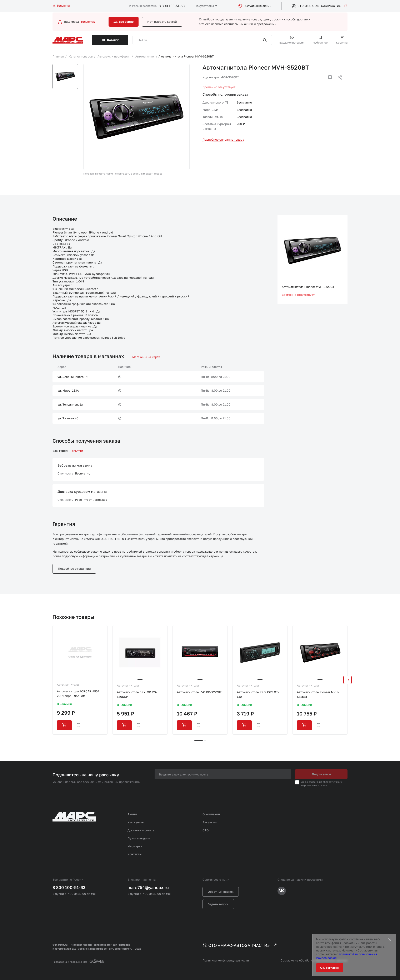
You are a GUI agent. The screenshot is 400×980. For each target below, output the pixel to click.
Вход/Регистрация (291, 42)
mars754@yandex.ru (148, 887)
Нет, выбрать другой (162, 21)
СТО (205, 830)
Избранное (320, 42)
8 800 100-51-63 (172, 6)
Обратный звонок (221, 891)
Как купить (136, 822)
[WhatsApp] (338, 82)
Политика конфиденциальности (225, 960)
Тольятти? (88, 21)
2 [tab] (205, 740)
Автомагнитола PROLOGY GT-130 (258, 694)
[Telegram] (318, 82)
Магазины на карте (146, 357)
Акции (132, 814)
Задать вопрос (218, 904)
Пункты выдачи (139, 838)
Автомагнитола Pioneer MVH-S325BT (318, 694)
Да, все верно (124, 21)
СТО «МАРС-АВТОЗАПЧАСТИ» (319, 5)
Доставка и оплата (141, 830)
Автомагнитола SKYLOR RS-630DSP (137, 694)
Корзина (342, 42)
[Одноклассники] (331, 82)
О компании (211, 814)
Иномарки (135, 846)
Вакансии (209, 822)
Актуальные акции (258, 5)
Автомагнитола (68, 684)
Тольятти (76, 450)
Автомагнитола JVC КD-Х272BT (199, 692)
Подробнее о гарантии (74, 568)
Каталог (113, 40)
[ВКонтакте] (325, 82)
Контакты (134, 854)
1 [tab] (198, 740)
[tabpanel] (80, 680)
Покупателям (204, 5)
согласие (313, 781)
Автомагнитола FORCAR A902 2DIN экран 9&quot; (78, 693)
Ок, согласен (329, 967)
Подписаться (321, 774)
